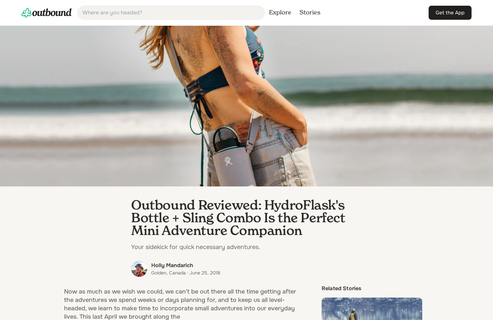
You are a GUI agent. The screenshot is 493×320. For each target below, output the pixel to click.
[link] (46, 12)
